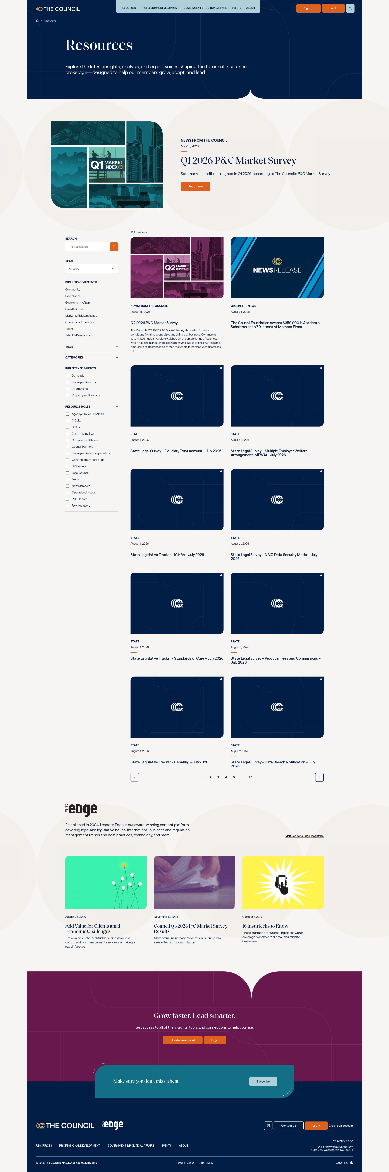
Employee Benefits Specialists (91, 453)
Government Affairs (78, 302)
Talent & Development (79, 335)
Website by (342, 1162)
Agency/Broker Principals (88, 414)
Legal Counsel (80, 472)
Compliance (73, 296)
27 (250, 777)
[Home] (37, 20)
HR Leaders (79, 466)
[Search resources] (114, 246)
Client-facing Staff (84, 433)
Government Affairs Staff (88, 459)
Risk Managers (81, 505)
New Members (81, 486)
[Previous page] (135, 777)
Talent (69, 328)
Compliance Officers (85, 440)
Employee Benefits (84, 382)
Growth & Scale (74, 309)
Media (75, 479)
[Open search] (350, 8)
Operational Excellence (79, 322)
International (80, 388)
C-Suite (76, 420)
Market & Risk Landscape (81, 315)
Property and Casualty (86, 395)
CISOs (76, 427)
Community (72, 289)
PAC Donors (79, 499)
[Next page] (319, 777)
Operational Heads (83, 492)
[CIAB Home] (58, 9)
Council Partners (82, 446)
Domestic (78, 375)
